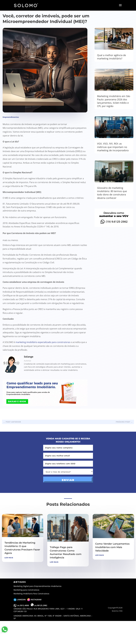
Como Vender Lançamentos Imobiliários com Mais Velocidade (112, 547)
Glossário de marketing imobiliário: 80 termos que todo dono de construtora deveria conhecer (112, 193)
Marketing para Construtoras (26, 590)
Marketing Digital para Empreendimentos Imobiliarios (37, 586)
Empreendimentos (11, 117)
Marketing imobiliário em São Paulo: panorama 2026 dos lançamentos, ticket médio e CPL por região (113, 101)
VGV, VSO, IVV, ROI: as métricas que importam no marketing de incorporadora (113, 147)
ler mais (9, 558)
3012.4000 (23, 605)
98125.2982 (40, 605)
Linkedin (21, 599)
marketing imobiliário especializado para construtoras (43, 342)
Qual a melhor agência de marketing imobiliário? (111, 57)
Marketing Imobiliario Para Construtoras (31, 593)
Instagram (35, 599)
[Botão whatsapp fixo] (4, 633)
